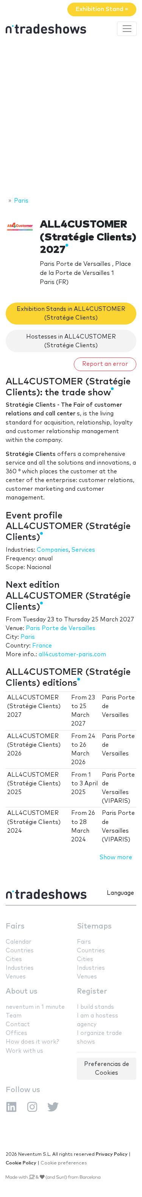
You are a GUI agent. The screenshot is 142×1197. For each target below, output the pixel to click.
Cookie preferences (64, 1163)
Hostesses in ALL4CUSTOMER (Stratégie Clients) (71, 341)
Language (120, 893)
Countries (20, 951)
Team (14, 1016)
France (42, 646)
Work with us (24, 1051)
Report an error (105, 364)
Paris (27, 637)
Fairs (15, 926)
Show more (116, 857)
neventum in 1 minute (35, 1007)
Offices (16, 1033)
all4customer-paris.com (72, 654)
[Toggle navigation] (127, 29)
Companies (53, 550)
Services (83, 550)
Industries (20, 968)
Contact (18, 1024)
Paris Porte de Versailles (60, 628)
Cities (14, 959)
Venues (16, 977)
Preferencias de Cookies (106, 1068)
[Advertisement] (71, 118)
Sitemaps (94, 926)
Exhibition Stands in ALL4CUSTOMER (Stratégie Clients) (71, 313)
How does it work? (32, 1042)
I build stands (95, 1007)
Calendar (18, 942)
